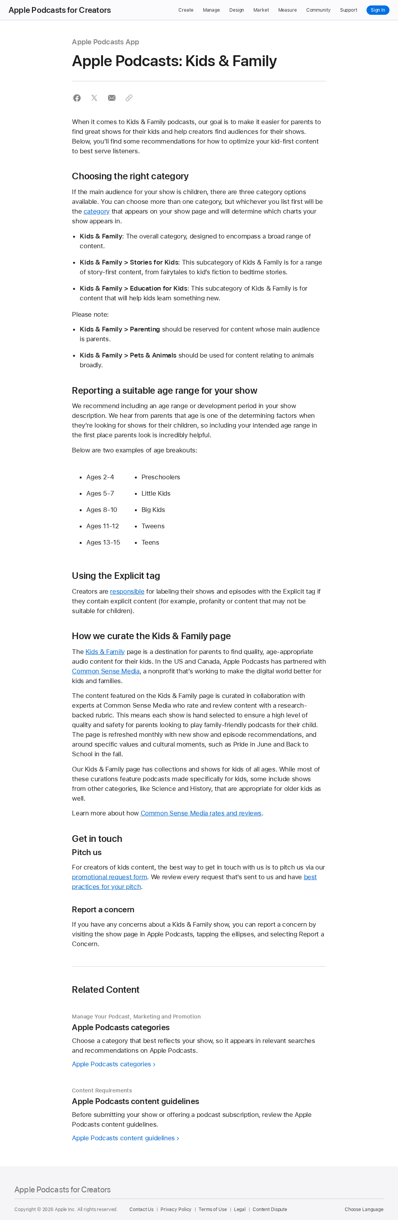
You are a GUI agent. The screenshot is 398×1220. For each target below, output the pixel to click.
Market (261, 10)
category (97, 211)
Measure (287, 10)
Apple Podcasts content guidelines (123, 1138)
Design (236, 10)
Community (318, 10)
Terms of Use (213, 1209)
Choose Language (364, 1209)
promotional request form (109, 877)
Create (185, 10)
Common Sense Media (105, 671)
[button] (77, 98)
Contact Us (141, 1209)
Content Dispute (270, 1209)
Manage (211, 10)
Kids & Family (105, 652)
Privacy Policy (176, 1209)
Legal (240, 1209)
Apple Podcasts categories (111, 1064)
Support (348, 10)
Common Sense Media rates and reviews (201, 813)
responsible (127, 591)
